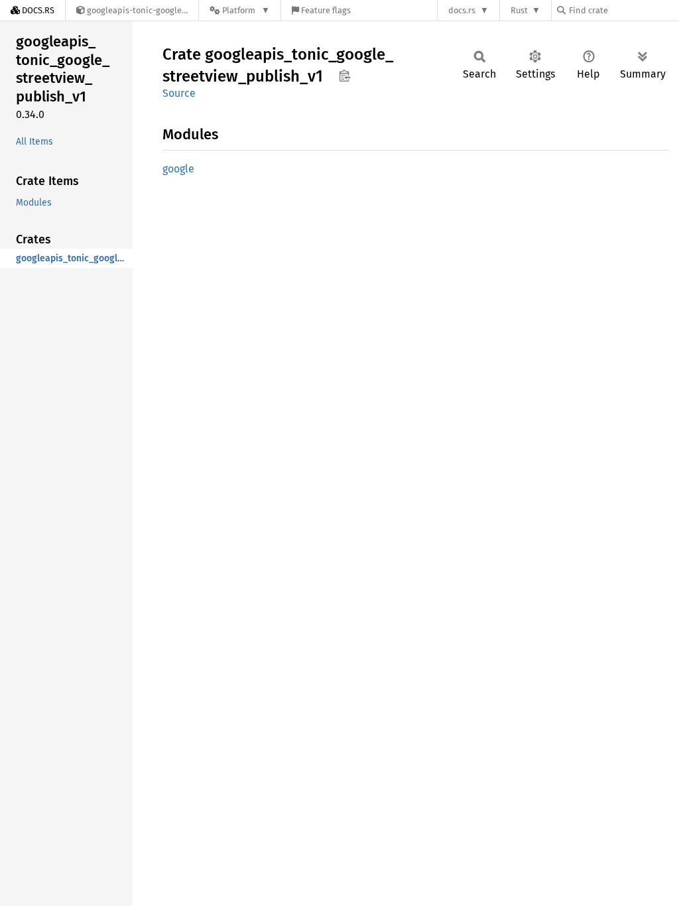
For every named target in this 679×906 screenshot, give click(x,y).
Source (179, 93)
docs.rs (461, 10)
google (178, 168)
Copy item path (344, 75)
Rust (519, 10)
